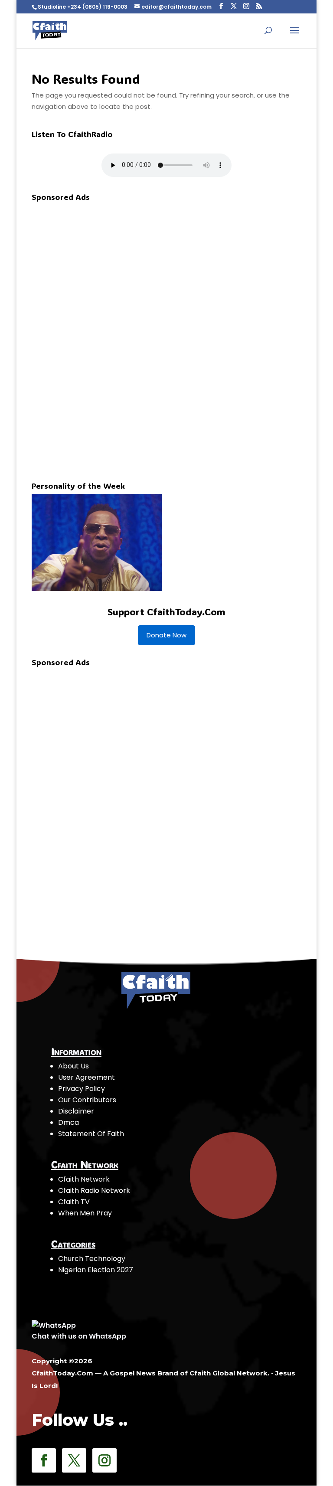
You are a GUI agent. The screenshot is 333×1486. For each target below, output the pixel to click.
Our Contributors (87, 1100)
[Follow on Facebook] (44, 1460)
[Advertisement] (97, 335)
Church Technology (91, 1259)
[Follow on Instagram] (104, 1460)
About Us (73, 1066)
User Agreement (86, 1077)
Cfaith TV (74, 1202)
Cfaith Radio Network (94, 1190)
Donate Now (166, 635)
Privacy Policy (81, 1089)
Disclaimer (76, 1111)
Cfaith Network (84, 1179)
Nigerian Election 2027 (95, 1270)
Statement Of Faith (91, 1134)
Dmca (68, 1122)
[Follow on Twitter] (74, 1460)
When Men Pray (85, 1213)
